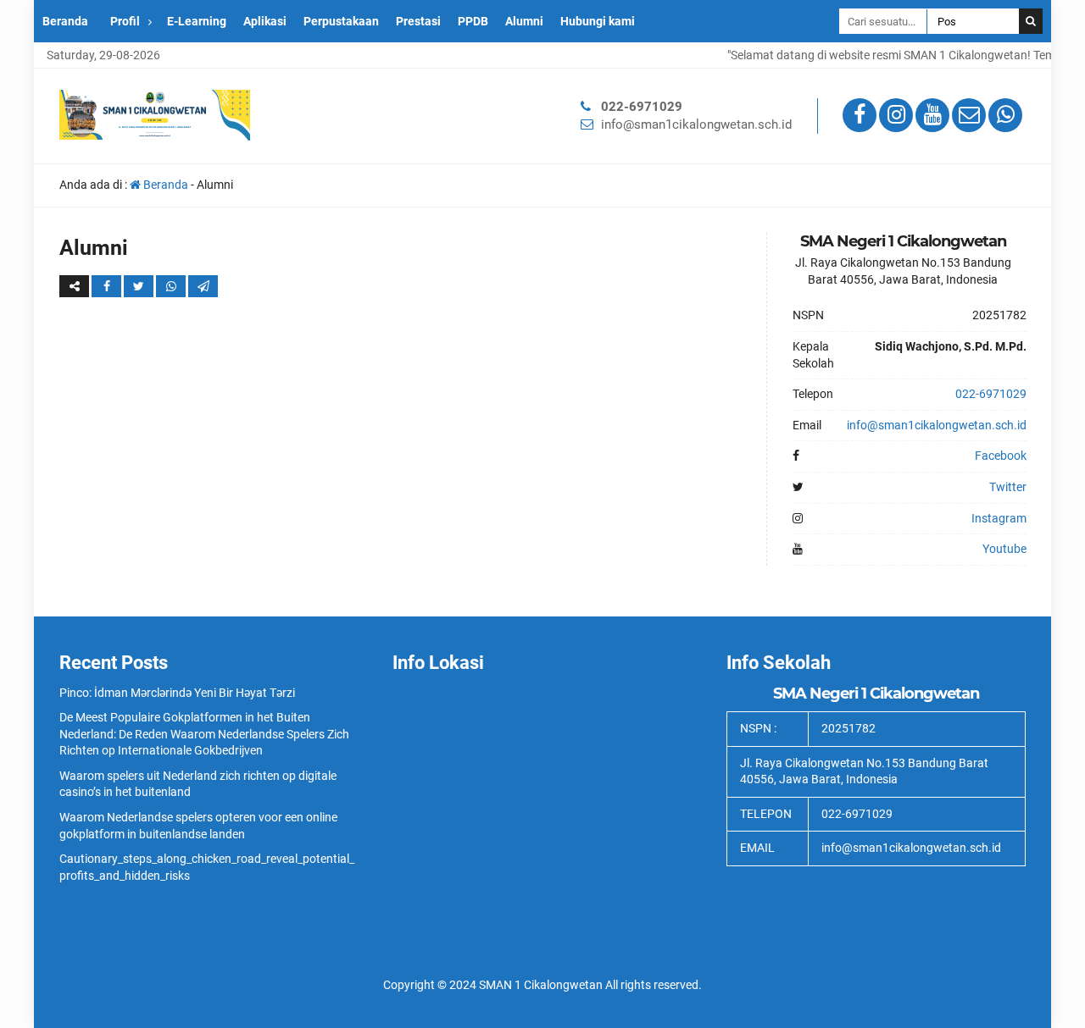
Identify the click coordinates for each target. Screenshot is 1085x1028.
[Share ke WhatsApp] (172, 286)
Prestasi (418, 21)
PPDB (473, 21)
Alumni (524, 21)
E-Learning (196, 21)
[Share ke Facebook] (108, 286)
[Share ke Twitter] (140, 286)
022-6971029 (641, 106)
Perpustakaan (341, 21)
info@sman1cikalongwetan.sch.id (696, 124)
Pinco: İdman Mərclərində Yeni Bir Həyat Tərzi (177, 692)
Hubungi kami (597, 21)
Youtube (1004, 548)
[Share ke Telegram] (203, 286)
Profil (125, 21)
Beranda (65, 21)
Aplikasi (265, 21)
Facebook (1001, 455)
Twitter (1008, 487)
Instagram (999, 518)
